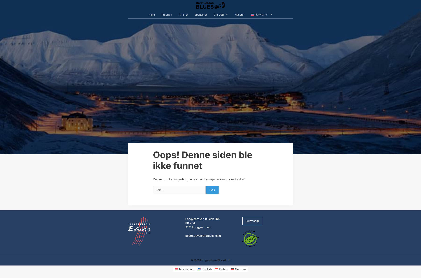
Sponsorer (201, 14)
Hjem (152, 14)
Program (166, 14)
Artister (183, 14)
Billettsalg (252, 221)
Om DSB (219, 14)
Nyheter (240, 14)
